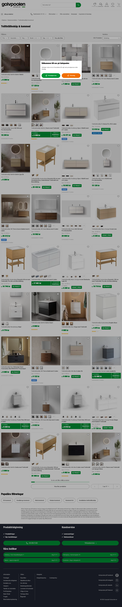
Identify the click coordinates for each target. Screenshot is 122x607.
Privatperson (52, 75)
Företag (72, 75)
